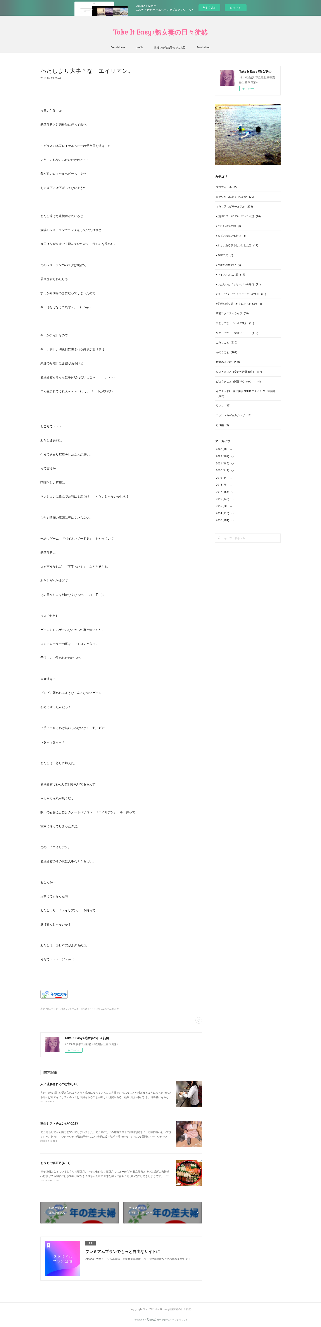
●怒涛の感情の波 (228, 265)
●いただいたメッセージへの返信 (238, 284)
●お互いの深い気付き (231, 235)
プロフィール (226, 187)
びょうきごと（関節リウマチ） (238, 381)
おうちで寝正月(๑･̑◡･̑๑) (55, 1162)
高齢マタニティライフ (232, 313)
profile (139, 47)
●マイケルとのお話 (230, 274)
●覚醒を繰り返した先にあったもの (239, 303)
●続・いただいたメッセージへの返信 (241, 294)
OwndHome (118, 47)
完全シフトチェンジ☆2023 (59, 1123)
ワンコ (223, 405)
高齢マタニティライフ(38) (53, 1008)
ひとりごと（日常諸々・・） (237, 333)
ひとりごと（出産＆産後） (235, 323)
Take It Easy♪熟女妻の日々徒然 (160, 32)
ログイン (235, 8)
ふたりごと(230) (110, 1008)
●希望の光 (224, 255)
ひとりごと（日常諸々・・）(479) (84, 1008)
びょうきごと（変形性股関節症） (239, 371)
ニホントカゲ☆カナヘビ (233, 415)
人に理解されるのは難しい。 (60, 1084)
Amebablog (203, 47)
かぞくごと (226, 352)
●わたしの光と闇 (228, 226)
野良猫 (222, 425)
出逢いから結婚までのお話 (170, 47)
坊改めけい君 (228, 362)
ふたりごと (226, 342)
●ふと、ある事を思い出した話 (237, 245)
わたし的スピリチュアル (234, 206)
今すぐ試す (209, 7)
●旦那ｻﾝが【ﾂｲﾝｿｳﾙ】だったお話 (238, 216)
